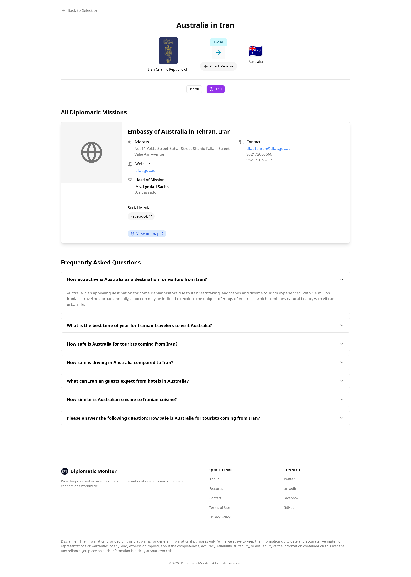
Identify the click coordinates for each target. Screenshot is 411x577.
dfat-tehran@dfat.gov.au (268, 148)
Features (216, 488)
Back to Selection (83, 10)
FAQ (219, 89)
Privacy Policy (219, 517)
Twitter (289, 479)
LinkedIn (290, 488)
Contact (215, 498)
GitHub (289, 507)
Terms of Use (219, 507)
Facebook (139, 216)
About (214, 479)
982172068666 (259, 154)
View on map (148, 233)
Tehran (194, 89)
